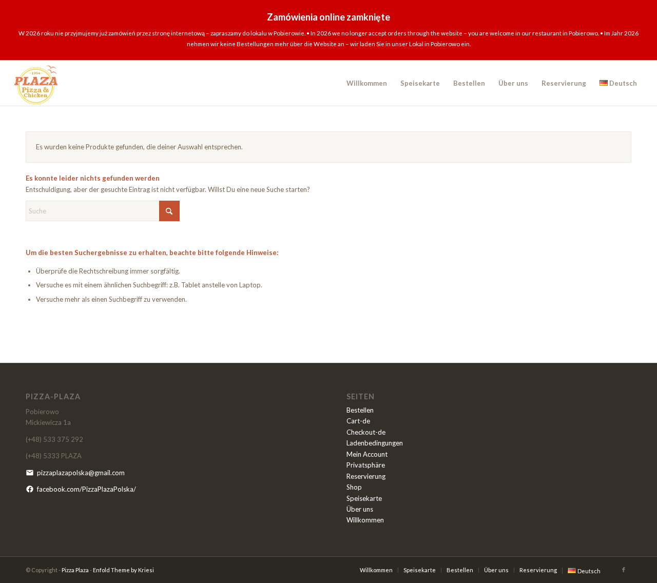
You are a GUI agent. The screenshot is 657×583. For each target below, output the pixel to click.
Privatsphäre (365, 465)
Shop (354, 487)
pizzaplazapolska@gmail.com (81, 473)
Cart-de (358, 421)
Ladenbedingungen (374, 443)
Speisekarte (364, 498)
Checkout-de (365, 432)
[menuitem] (367, 83)
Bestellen (360, 410)
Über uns (359, 509)
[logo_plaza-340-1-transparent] (36, 83)
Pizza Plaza (75, 570)
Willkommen (365, 520)
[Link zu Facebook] (623, 569)
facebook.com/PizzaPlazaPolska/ (86, 489)
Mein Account (367, 454)
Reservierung (365, 476)
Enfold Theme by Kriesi (123, 570)
